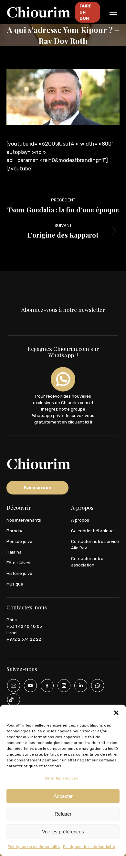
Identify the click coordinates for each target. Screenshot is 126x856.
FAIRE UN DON (85, 12)
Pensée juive (19, 541)
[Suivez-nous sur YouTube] (28, 685)
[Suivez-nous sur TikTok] (11, 699)
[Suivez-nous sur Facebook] (45, 685)
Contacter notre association (87, 561)
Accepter (63, 796)
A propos (80, 520)
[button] (116, 712)
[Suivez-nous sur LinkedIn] (78, 685)
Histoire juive (19, 573)
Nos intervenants (23, 520)
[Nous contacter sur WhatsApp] (95, 685)
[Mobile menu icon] (113, 12)
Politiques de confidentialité (34, 846)
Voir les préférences (63, 831)
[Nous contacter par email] (11, 685)
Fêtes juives (18, 562)
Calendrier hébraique (92, 530)
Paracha (15, 530)
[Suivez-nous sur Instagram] (62, 685)
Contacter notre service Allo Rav (95, 544)
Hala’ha (14, 552)
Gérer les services (61, 778)
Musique (14, 584)
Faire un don (37, 487)
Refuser (63, 814)
